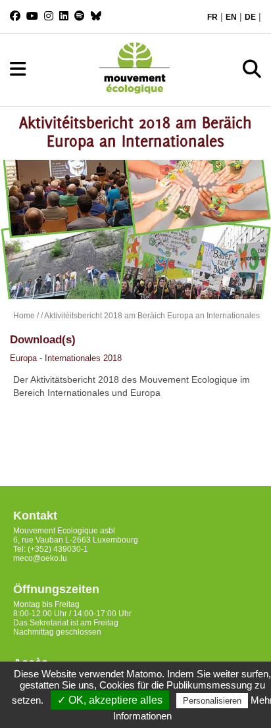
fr (212, 17)
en (231, 17)
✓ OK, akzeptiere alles (109, 700)
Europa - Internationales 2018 (66, 358)
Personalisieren (212, 701)
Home (24, 315)
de (250, 17)
